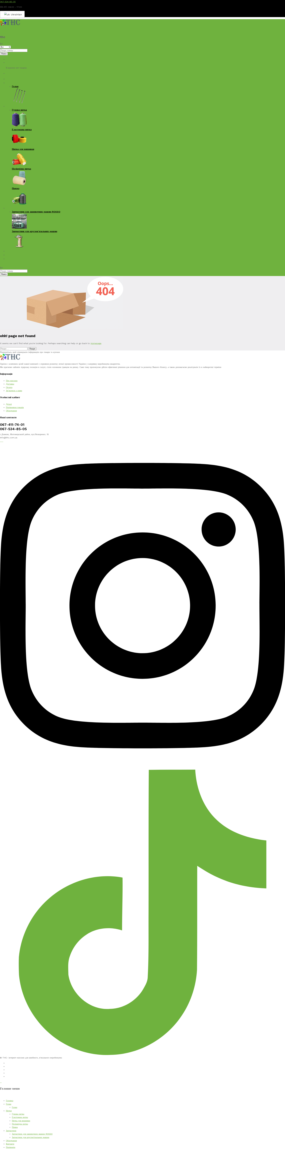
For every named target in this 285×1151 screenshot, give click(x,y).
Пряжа (15, 188)
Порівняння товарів (15, 407)
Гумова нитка (19, 110)
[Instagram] (142, 768)
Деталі (9, 404)
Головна (10, 78)
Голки (15, 86)
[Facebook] (1, 441)
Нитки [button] (9, 106)
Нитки (9, 1111)
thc (1, 30)
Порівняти (11, 258)
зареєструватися (21, 73)
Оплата (9, 387)
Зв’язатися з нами (14, 390)
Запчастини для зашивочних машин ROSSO (36, 211)
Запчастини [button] (12, 208)
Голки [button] (9, 82)
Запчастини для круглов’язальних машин (34, 231)
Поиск (4, 54)
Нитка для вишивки (23, 149)
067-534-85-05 (8, 1)
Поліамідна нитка (21, 168)
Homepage (96, 343)
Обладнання (12, 251)
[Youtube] (2, 441)
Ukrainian (16, 14)
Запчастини (11, 1130)
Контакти (11, 254)
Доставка (10, 384)
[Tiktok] (142, 1054)
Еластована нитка (22, 129)
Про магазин (12, 380)
